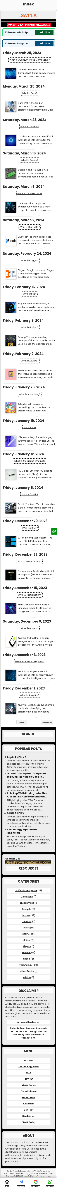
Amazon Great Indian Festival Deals (28, 24)
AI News (28, 1060)
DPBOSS (20, 1176)
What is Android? (30, 628)
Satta (21, 1173)
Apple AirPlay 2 (16, 757)
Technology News (28, 1066)
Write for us (29, 1085)
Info (26, 927)
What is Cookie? (29, 160)
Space (26, 958)
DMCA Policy (29, 1122)
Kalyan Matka (36, 1176)
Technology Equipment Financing (22, 831)
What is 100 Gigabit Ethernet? (29, 460)
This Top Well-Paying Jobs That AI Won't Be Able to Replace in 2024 (27, 795)
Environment (27, 902)
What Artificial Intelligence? (29, 661)
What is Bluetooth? (30, 227)
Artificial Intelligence (26, 890)
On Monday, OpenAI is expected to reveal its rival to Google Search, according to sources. (27, 775)
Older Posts (47, 722)
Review (28, 1078)
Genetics (26, 921)
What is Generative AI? (30, 561)
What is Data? (29, 93)
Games (26, 915)
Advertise (28, 1103)
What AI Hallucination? (29, 594)
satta (44, 1155)
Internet (26, 933)
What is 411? (29, 427)
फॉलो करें (21, 1186)
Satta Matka (39, 1173)
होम (7, 1186)
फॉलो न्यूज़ (35, 1186)
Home (21, 722)
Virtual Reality (27, 971)
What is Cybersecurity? (29, 193)
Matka (49, 1176)
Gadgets (26, 909)
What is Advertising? (29, 394)
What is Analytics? (29, 695)
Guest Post (28, 1097)
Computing (27, 896)
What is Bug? (29, 293)
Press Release (29, 1091)
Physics (27, 946)
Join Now (44, 32)
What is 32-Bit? (30, 527)
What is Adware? (29, 360)
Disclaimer (28, 1116)
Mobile (26, 940)
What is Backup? (29, 327)
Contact (28, 1109)
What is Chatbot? (29, 126)
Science (26, 952)
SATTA (33, 1171)
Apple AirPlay (15, 813)
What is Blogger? (29, 260)
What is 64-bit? (29, 494)
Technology (25, 964)
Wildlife (27, 977)
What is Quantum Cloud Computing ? (29, 59)
